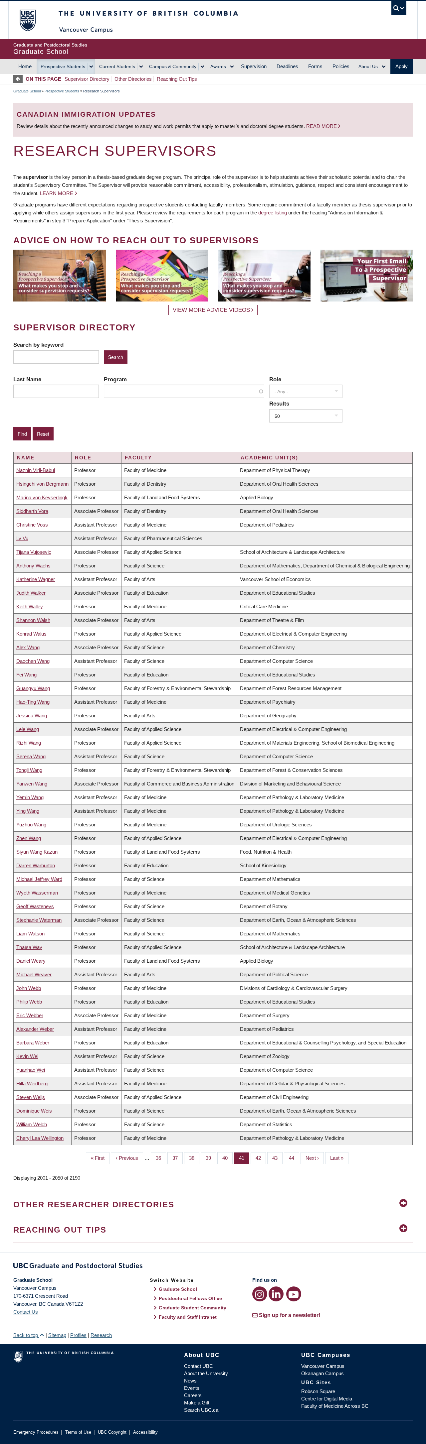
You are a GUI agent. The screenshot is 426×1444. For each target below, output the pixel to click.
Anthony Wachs (33, 565)
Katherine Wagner (35, 579)
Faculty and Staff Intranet (188, 1317)
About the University (206, 1373)
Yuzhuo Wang (31, 824)
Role (275, 379)
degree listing (272, 212)
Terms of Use (78, 1432)
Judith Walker (31, 593)
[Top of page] (19, 79)
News (190, 1381)
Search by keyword (38, 345)
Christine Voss (32, 525)
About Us (368, 66)
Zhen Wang (28, 838)
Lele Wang (27, 729)
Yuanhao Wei (30, 1070)
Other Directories (133, 79)
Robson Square (318, 1391)
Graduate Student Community (192, 1307)
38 (194, 1158)
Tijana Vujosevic (33, 552)
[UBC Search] (398, 8)
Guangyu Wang (33, 688)
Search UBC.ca (201, 1410)
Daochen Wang (33, 661)
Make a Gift (196, 1402)
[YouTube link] (293, 1293)
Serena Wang (31, 756)
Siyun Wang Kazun (37, 852)
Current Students (117, 66)
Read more (322, 126)
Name (26, 457)
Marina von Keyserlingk (42, 497)
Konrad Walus (31, 634)
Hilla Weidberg (32, 1083)
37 (177, 1158)
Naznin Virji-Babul (35, 470)
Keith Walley (29, 606)
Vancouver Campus (322, 1366)
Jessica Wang (31, 715)
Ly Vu (22, 538)
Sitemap (57, 1335)
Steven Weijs (30, 1097)
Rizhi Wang (28, 743)
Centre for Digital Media (326, 1398)
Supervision (254, 66)
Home (25, 66)
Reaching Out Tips (177, 79)
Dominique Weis (34, 1111)
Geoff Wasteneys (35, 906)
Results (279, 404)
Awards (218, 66)
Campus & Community (172, 66)
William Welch (31, 1124)
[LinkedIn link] (276, 1293)
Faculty (138, 457)
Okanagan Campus (322, 1373)
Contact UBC (198, 1366)
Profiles (78, 1335)
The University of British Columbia (27, 20)
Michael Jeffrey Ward (39, 879)
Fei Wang (26, 674)
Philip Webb (29, 1002)
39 (211, 1158)
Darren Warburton (35, 865)
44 (294, 1158)
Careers (193, 1395)
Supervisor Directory (87, 79)
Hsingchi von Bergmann (42, 484)
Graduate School (27, 91)
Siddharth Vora (32, 511)
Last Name (27, 379)
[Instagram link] (259, 1293)
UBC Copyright (112, 1432)
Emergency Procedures (36, 1432)
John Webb (28, 988)
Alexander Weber (35, 1029)
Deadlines (287, 66)
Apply (401, 66)
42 (261, 1158)
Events (191, 1388)
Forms (315, 66)
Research (101, 1335)
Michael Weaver (34, 974)
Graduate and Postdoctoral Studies (213, 1267)
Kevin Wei (27, 1056)
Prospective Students (63, 66)
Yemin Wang (30, 797)
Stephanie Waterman (39, 920)
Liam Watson (30, 933)
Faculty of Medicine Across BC (334, 1406)
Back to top (26, 1335)
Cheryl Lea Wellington (40, 1138)
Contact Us (25, 1312)
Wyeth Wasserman (37, 893)
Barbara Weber (32, 1042)
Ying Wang (27, 811)
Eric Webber (29, 1015)
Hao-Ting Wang (33, 702)
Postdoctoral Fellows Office (190, 1298)
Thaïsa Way (29, 947)
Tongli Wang (29, 770)
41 (244, 1158)
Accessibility (145, 1432)
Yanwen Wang (31, 783)
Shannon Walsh (33, 620)
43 (277, 1158)
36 (161, 1158)
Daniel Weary (31, 961)
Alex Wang (28, 647)
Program (115, 379)
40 (227, 1158)
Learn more (56, 193)
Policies (340, 66)
